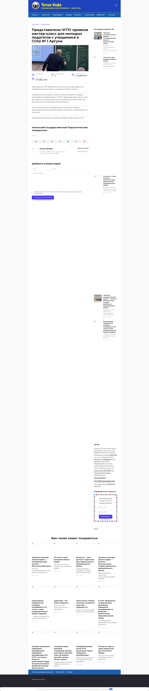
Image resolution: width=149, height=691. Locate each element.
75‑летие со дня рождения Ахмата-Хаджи (110, 59)
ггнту (103, 475)
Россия (103, 465)
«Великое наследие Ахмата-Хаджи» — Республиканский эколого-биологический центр (109, 38)
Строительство (102, 467)
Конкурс (96, 457)
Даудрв (112, 452)
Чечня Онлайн (89, 15)
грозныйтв (100, 477)
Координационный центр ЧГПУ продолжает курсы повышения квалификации (84, 651)
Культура (69, 15)
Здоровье (106, 455)
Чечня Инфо (51, 4)
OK (111, 689)
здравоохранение (102, 484)
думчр (95, 484)
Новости (35, 15)
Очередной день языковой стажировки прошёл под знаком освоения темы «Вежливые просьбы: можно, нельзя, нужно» (63, 653)
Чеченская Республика (102, 473)
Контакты (112, 15)
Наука (99, 457)
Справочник (100, 15)
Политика (77, 15)
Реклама (69, 672)
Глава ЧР (97, 452)
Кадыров (113, 455)
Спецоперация (110, 465)
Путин (106, 463)
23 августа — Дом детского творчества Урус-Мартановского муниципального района (109, 181)
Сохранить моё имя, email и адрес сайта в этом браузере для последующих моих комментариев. (58, 192)
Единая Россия (98, 455)
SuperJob (113, 448)
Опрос (113, 459)
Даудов (107, 452)
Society (109, 448)
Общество (107, 459)
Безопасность (107, 450)
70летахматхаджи (98, 448)
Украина (112, 467)
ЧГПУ (34, 136)
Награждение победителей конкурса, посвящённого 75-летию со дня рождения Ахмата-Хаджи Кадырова (110, 327)
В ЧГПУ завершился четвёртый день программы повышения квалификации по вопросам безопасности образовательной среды (106, 609)
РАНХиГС (110, 463)
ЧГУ (112, 471)
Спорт (95, 468)
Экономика (97, 475)
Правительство (99, 463)
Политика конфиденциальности (43, 672)
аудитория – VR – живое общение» (61, 602)
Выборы (113, 450)
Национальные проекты (107, 457)
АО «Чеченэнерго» (98, 450)
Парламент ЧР (99, 461)
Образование (57, 15)
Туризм (108, 467)
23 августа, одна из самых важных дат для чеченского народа (106, 650)
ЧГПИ (96, 471)
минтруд (111, 484)
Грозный (102, 452)
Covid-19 (104, 448)
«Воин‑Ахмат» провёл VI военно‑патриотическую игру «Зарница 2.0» (85, 604)
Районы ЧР (45, 15)
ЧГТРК (107, 470)
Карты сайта (60, 672)
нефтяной (97, 486)
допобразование (104, 481)
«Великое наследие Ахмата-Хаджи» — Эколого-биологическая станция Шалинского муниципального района (110, 301)
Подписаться (105, 516)
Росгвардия (97, 465)
